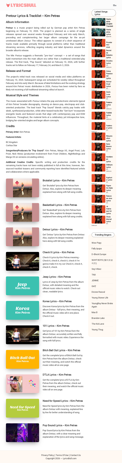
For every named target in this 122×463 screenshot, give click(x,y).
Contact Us (75, 455)
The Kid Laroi (98, 324)
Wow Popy (96, 243)
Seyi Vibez (96, 269)
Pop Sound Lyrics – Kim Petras (60, 425)
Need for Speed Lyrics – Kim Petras (63, 400)
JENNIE (95, 280)
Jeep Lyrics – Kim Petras (57, 276)
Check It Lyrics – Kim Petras (58, 252)
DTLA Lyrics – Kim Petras (57, 374)
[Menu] (114, 5)
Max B (94, 312)
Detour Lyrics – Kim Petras (58, 229)
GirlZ (94, 286)
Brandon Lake (98, 318)
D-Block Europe (99, 254)
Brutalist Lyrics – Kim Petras (59, 180)
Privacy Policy (47, 455)
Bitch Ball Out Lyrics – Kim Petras (61, 350)
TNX (94, 274)
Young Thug (97, 329)
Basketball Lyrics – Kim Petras (60, 205)
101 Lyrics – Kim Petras (56, 325)
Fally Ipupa (97, 248)
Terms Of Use (62, 455)
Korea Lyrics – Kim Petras (57, 301)
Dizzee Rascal (98, 292)
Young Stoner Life (100, 297)
